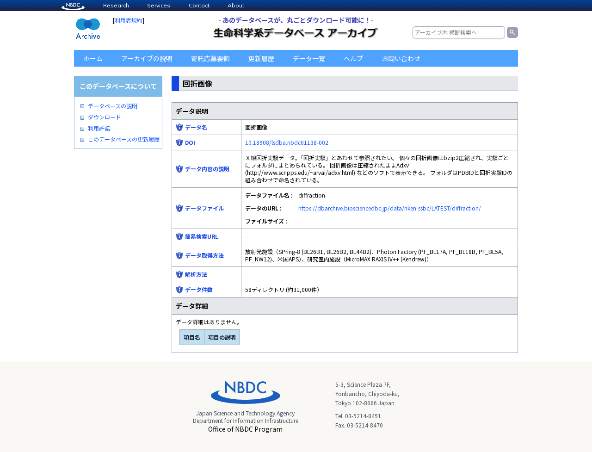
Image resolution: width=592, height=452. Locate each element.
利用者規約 (128, 20)
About (236, 5)
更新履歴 (261, 58)
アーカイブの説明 (147, 58)
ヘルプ (353, 58)
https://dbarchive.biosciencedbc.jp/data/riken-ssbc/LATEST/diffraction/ (389, 208)
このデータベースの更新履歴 (124, 139)
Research (116, 5)
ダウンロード (104, 117)
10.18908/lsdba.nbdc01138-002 (286, 142)
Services (158, 5)
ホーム (93, 58)
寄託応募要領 (210, 58)
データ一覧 (309, 58)
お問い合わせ (401, 58)
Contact (199, 5)
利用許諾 (99, 128)
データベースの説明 (112, 106)
